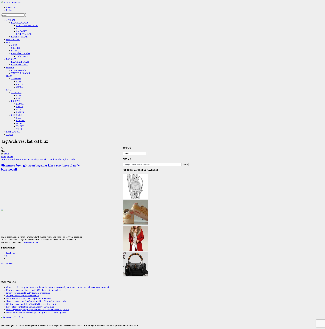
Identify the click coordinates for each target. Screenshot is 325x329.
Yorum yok (38, 159)
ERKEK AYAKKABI (19, 36)
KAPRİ (19, 98)
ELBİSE (9, 42)
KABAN (19, 106)
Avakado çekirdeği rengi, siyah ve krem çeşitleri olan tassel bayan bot (37, 309)
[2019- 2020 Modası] (11, 2)
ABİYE (14, 45)
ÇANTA (19, 84)
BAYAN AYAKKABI (20, 22)
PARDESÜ (20, 112)
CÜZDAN (20, 87)
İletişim (9, 10)
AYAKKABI (11, 20)
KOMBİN (10, 67)
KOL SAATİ (11, 59)
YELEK (19, 129)
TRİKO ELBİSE (23, 56)
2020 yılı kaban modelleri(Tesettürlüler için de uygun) (31, 304)
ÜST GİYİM (16, 115)
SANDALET (21, 31)
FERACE (19, 103)
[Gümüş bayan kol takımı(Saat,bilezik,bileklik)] (135, 198)
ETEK (18, 95)
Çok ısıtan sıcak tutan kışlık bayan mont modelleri (29, 298)
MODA (9, 75)
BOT (18, 28)
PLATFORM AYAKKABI (27, 25)
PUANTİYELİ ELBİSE (20, 53)
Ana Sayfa (10, 7)
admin (6, 153)
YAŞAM (9, 134)
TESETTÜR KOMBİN (20, 73)
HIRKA (19, 123)
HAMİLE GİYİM (13, 131)
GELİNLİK (15, 47)
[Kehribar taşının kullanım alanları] (135, 276)
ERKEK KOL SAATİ (19, 64)
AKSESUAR (16, 78)
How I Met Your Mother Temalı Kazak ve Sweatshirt (30, 306)
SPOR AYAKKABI (24, 34)
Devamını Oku (31, 242)
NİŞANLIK (16, 50)
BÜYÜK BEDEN (13, 39)
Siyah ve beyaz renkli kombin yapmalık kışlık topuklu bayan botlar (36, 301)
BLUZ (18, 117)
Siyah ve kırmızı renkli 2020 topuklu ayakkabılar (28, 292)
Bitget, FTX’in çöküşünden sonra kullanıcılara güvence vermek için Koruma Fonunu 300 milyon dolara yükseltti (57, 287)
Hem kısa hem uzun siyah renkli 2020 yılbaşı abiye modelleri (33, 290)
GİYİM (9, 89)
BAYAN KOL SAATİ (20, 61)
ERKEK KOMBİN (18, 70)
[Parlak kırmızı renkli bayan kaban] (135, 250)
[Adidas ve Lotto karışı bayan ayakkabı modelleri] (135, 224)
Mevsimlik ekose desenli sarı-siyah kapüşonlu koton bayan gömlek (36, 312)
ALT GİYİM (16, 92)
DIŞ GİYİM (16, 101)
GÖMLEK (20, 120)
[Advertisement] (20, 190)
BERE (18, 81)
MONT (19, 109)
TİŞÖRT (20, 126)
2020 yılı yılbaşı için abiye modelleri (22, 295)
